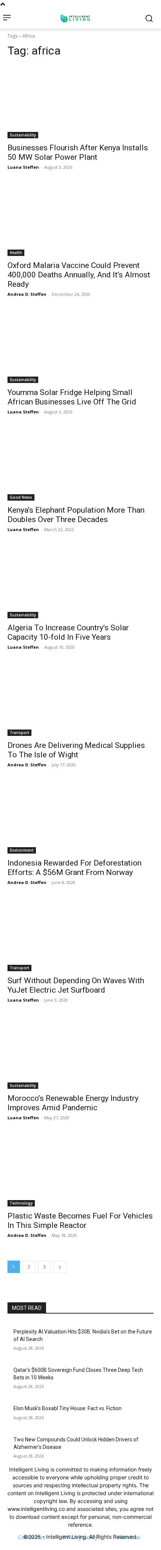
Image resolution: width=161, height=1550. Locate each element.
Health (16, 252)
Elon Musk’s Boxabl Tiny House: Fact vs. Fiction (67, 1408)
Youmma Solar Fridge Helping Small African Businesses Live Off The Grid (71, 397)
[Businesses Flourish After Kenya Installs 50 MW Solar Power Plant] (80, 101)
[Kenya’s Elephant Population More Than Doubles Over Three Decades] (80, 464)
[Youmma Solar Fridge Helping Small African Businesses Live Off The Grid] (80, 346)
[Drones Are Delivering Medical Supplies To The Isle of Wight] (80, 699)
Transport (19, 732)
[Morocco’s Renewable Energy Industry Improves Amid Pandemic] (80, 1052)
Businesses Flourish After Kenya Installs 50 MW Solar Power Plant (77, 152)
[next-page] (60, 1267)
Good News (21, 497)
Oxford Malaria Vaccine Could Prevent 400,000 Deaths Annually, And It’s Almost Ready (78, 275)
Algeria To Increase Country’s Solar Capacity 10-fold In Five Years (68, 632)
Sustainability (23, 135)
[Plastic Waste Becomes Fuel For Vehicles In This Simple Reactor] (80, 1169)
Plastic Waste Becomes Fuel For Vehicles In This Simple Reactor (80, 1220)
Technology (21, 1203)
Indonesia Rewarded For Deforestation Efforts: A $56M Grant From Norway (74, 867)
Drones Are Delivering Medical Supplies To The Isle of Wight (76, 750)
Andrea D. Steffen (26, 294)
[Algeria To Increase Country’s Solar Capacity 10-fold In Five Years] (80, 581)
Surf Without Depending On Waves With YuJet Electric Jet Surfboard (75, 985)
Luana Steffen (23, 167)
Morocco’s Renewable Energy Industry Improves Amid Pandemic (73, 1103)
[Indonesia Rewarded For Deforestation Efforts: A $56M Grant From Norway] (80, 817)
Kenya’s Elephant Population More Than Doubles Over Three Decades (76, 515)
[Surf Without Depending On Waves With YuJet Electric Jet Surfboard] (80, 934)
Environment (22, 850)
